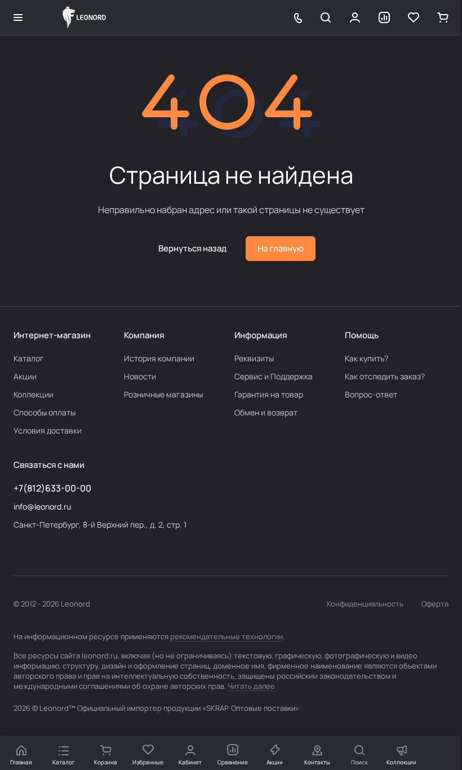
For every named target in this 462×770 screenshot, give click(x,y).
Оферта (434, 604)
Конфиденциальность (365, 604)
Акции (25, 376)
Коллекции (34, 394)
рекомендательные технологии (226, 636)
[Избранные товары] (413, 17)
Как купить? (366, 358)
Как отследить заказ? (385, 376)
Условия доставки (48, 430)
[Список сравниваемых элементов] (384, 17)
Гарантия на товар (268, 394)
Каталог (29, 358)
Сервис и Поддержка (273, 376)
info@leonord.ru (42, 506)
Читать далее (251, 686)
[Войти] (355, 17)
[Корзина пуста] (442, 17)
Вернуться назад (192, 248)
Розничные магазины (163, 394)
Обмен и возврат (265, 412)
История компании (159, 358)
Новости (140, 376)
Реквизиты (254, 358)
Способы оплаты (44, 412)
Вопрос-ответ (371, 394)
